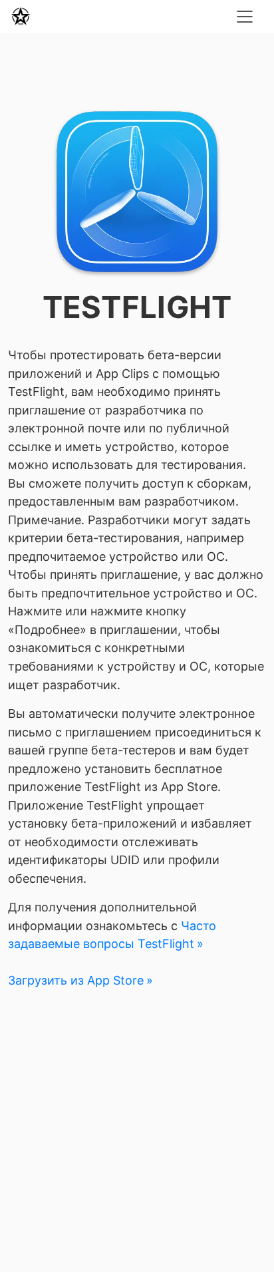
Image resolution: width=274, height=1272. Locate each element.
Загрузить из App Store (76, 980)
